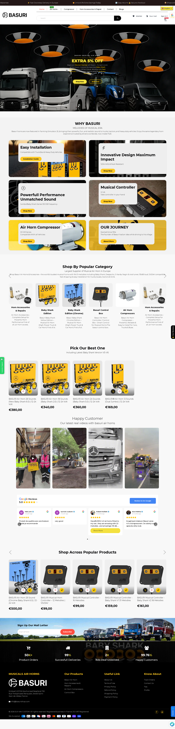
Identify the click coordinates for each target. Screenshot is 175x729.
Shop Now (80, 82)
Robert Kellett (101, 512)
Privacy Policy (110, 687)
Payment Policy (110, 697)
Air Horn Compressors (73, 689)
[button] (164, 276)
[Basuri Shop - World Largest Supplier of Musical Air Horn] (14, 15)
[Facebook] (156, 712)
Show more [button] (98, 531)
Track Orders (149, 680)
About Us (108, 680)
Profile (147, 690)
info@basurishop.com (20, 702)
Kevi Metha (136, 512)
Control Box (69, 693)
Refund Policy (110, 690)
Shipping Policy (111, 694)
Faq (145, 687)
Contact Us (149, 683)
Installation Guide (31, 159)
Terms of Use (109, 683)
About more (109, 241)
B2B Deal (95, 82)
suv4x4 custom (67, 512)
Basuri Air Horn (70, 680)
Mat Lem (28, 512)
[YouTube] (162, 712)
